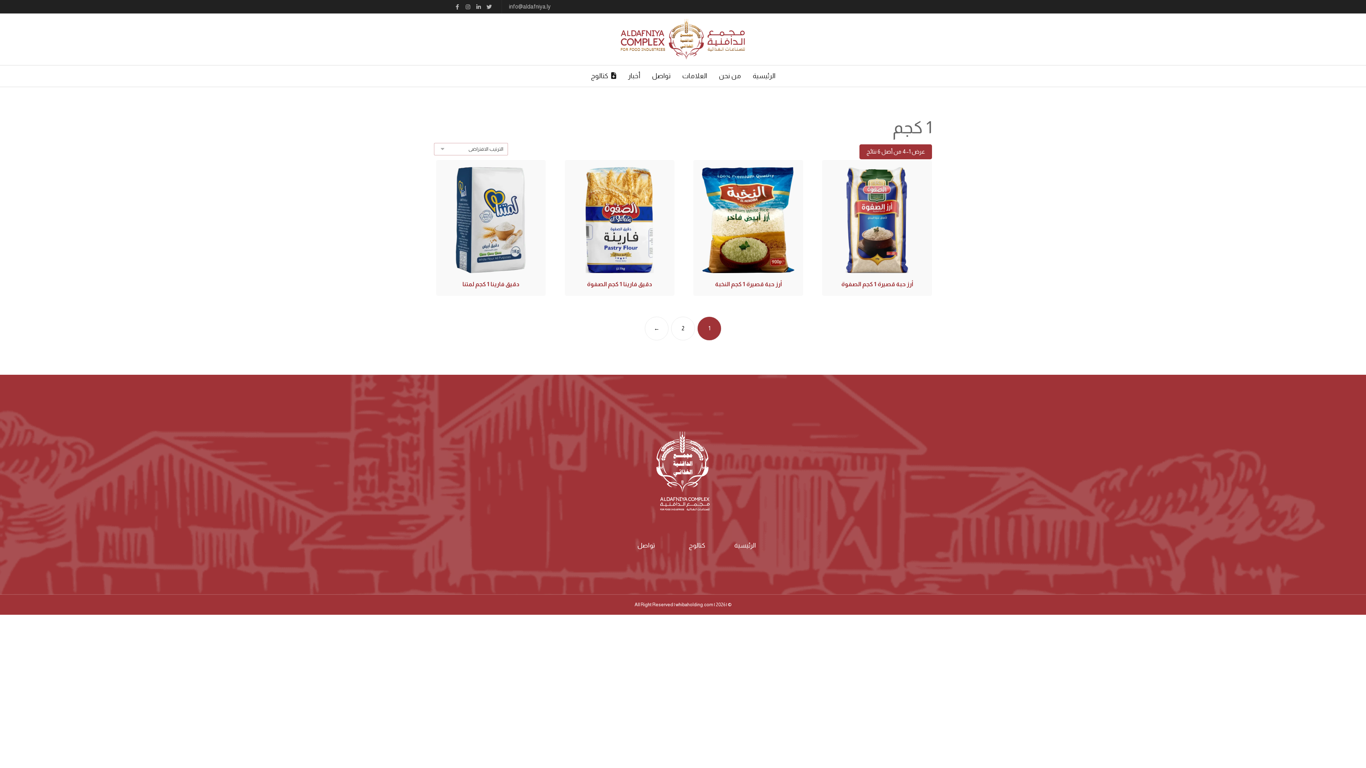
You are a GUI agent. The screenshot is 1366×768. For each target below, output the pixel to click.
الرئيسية (745, 545)
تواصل (646, 545)
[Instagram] (467, 7)
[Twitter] (489, 7)
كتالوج (697, 545)
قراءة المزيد (876, 244)
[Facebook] (457, 7)
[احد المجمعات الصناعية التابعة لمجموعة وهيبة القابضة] (683, 39)
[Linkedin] (478, 7)
